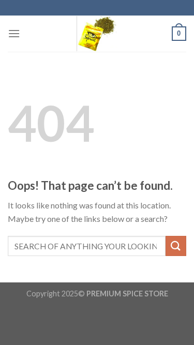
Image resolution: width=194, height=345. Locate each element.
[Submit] (176, 246)
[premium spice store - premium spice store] (97, 34)
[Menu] (14, 33)
